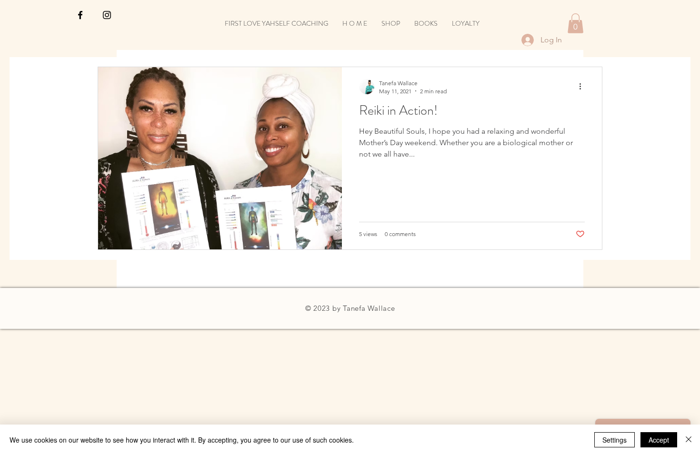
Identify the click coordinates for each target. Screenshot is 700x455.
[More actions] (583, 86)
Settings (614, 440)
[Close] (688, 439)
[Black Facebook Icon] (80, 15)
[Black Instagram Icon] (106, 15)
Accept (659, 440)
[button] (575, 23)
